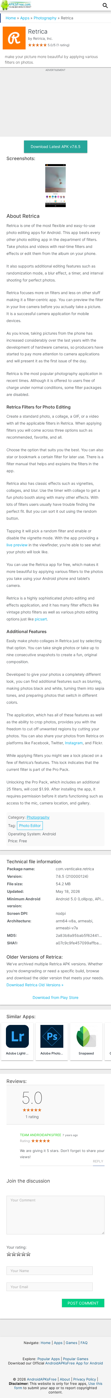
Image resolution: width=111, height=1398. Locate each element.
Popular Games (75, 1359)
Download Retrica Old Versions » (35, 984)
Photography (45, 18)
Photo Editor (30, 825)
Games (71, 1343)
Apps (24, 18)
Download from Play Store (55, 997)
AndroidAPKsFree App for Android (74, 1363)
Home (11, 18)
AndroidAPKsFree (42, 1379)
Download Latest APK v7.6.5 (56, 146)
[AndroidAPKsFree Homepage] (15, 8)
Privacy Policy (84, 1379)
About (65, 1379)
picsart (41, 619)
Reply (98, 1161)
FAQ (84, 1343)
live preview (16, 545)
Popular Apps (48, 1359)
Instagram (74, 742)
